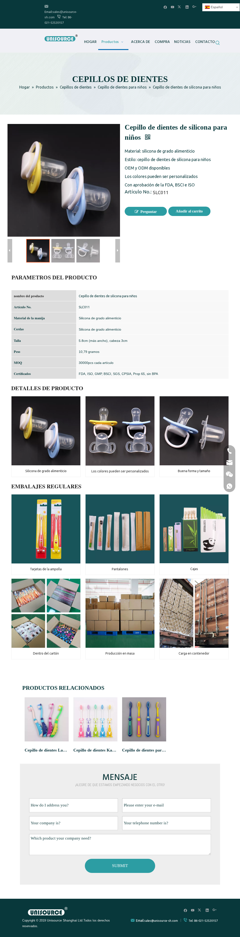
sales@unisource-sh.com (161, 920)
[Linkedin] (187, 7)
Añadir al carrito (189, 211)
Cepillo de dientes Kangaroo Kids (95, 750)
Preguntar (148, 212)
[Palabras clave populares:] (217, 43)
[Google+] (194, 7)
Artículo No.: (138, 192)
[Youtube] (173, 7)
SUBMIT (120, 865)
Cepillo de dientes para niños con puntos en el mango (144, 750)
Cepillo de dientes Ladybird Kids (47, 750)
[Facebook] (165, 7)
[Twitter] (180, 7)
